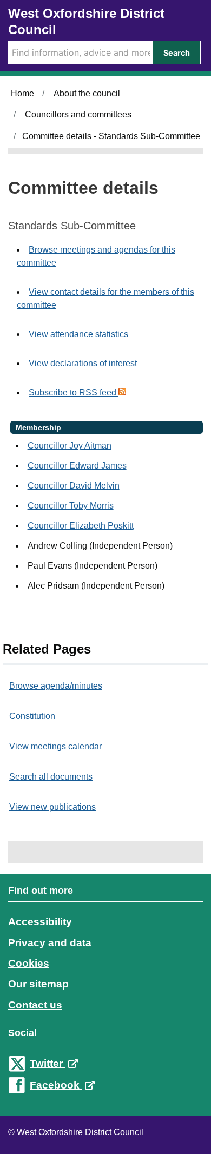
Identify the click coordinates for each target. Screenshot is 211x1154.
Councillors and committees (78, 114)
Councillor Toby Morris (71, 505)
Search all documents (51, 776)
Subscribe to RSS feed (73, 392)
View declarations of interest (83, 363)
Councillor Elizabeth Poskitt (81, 525)
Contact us (35, 1005)
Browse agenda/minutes (55, 685)
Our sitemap (38, 984)
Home (22, 93)
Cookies (28, 963)
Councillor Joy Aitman (69, 445)
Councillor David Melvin (74, 485)
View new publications (52, 807)
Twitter (47, 1063)
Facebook (56, 1085)
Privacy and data (49, 942)
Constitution (32, 716)
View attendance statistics (78, 334)
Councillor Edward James (77, 465)
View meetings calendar (55, 746)
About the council (87, 93)
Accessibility (40, 921)
